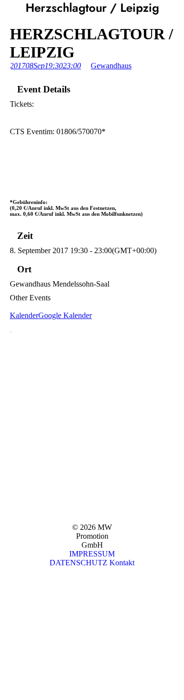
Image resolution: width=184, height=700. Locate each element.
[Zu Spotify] (7, 581)
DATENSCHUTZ (78, 562)
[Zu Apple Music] (7, 659)
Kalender (24, 315)
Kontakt (121, 562)
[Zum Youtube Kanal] (7, 600)
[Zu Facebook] (7, 620)
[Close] (11, 332)
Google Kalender (65, 315)
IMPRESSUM (92, 554)
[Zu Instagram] (7, 640)
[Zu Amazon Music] (7, 679)
